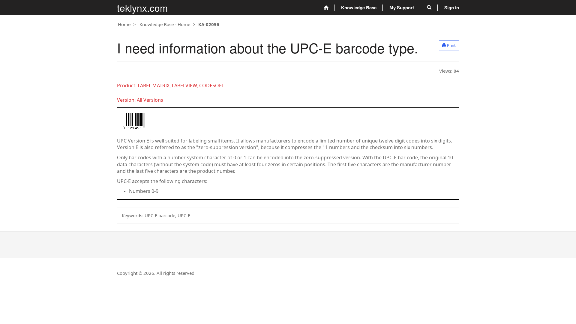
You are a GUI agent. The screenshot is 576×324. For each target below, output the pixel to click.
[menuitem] (326, 7)
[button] (429, 7)
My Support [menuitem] (401, 7)
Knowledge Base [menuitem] (358, 7)
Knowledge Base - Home (165, 24)
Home (124, 24)
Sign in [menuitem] (451, 7)
